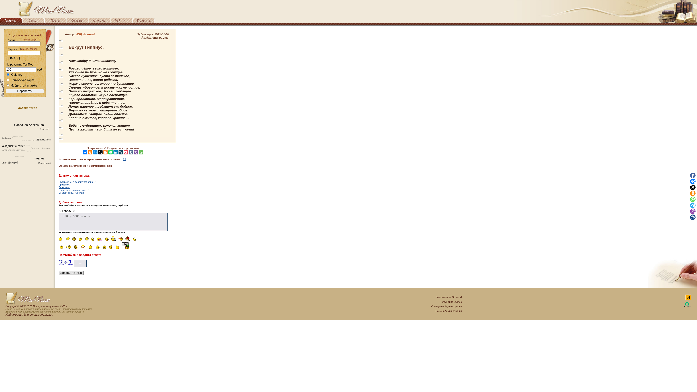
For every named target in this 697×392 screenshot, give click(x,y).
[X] (100, 152)
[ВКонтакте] (85, 152)
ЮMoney (16, 74)
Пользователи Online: (449, 297)
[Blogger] (105, 152)
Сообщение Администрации (446, 306)
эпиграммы (160, 37)
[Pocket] (126, 152)
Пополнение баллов (451, 302)
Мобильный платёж (24, 85)
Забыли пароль (29, 49)
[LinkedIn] (115, 152)
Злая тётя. (64, 187)
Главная (11, 20)
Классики (100, 20)
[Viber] (136, 152)
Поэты (55, 20)
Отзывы (77, 20)
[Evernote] (110, 152)
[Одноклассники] (90, 152)
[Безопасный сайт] (687, 306)
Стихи (33, 20)
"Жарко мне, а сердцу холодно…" (77, 182)
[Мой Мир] (95, 152)
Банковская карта (22, 80)
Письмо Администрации (448, 311)
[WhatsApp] (141, 152)
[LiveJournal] (121, 152)
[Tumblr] (131, 152)
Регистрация (30, 39)
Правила (143, 20)
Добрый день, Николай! (71, 192)
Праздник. (64, 184)
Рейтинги (122, 20)
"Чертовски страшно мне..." (74, 190)
